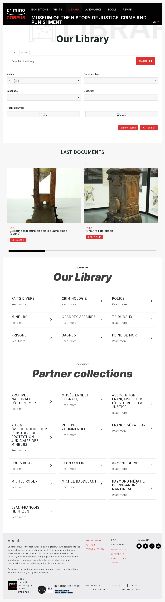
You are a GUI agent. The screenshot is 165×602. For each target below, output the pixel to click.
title (12, 52)
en (154, 21)
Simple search (128, 127)
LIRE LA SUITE (18, 240)
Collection (89, 90)
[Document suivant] (86, 162)
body (24, 52)
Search (143, 61)
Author (10, 74)
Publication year (15, 107)
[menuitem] (16, 13)
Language (12, 90)
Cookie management (130, 589)
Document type (92, 74)
